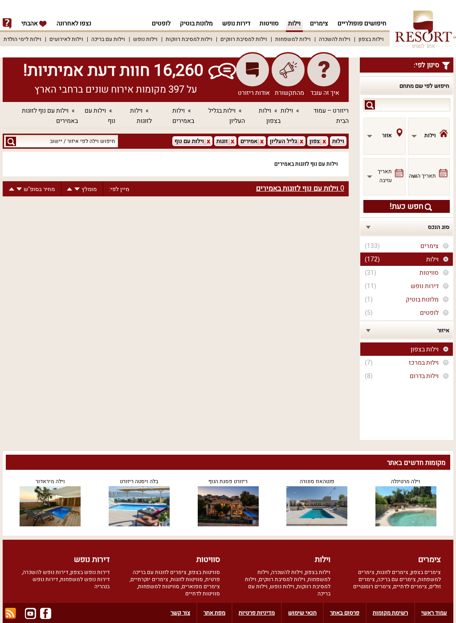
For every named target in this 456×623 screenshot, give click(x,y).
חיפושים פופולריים (362, 23)
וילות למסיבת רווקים (243, 39)
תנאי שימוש (302, 612)
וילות (294, 23)
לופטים (161, 23)
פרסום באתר (344, 612)
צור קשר (180, 612)
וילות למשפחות (293, 39)
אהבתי (30, 23)
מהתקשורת (289, 93)
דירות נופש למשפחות (85, 579)
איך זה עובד (324, 93)
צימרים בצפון (426, 572)
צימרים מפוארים (201, 586)
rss (10, 613)
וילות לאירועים (66, 39)
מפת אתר (214, 612)
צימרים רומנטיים (372, 586)
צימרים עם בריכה (396, 579)
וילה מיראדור (50, 481)
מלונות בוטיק (196, 23)
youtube (30, 613)
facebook (45, 613)
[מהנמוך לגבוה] (69, 189)
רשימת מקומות (390, 612)
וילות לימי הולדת (22, 39)
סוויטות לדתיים (202, 594)
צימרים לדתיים (410, 586)
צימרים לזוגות (392, 572)
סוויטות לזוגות (187, 579)
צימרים (319, 23)
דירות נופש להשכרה (45, 572)
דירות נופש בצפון (90, 572)
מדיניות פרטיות (257, 612)
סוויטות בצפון (204, 572)
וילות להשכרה (334, 39)
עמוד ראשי (434, 612)
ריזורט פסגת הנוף (228, 481)
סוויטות (269, 23)
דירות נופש (236, 23)
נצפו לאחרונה (74, 23)
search (370, 105)
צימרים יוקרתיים (149, 579)
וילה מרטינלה (405, 481)
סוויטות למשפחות (158, 586)
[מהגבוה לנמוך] (77, 189)
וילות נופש (145, 39)
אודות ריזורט (254, 93)
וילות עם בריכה (108, 39)
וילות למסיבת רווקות (189, 39)
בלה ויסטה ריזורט (139, 481)
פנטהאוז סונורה (317, 481)
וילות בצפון (371, 39)
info (7, 23)
